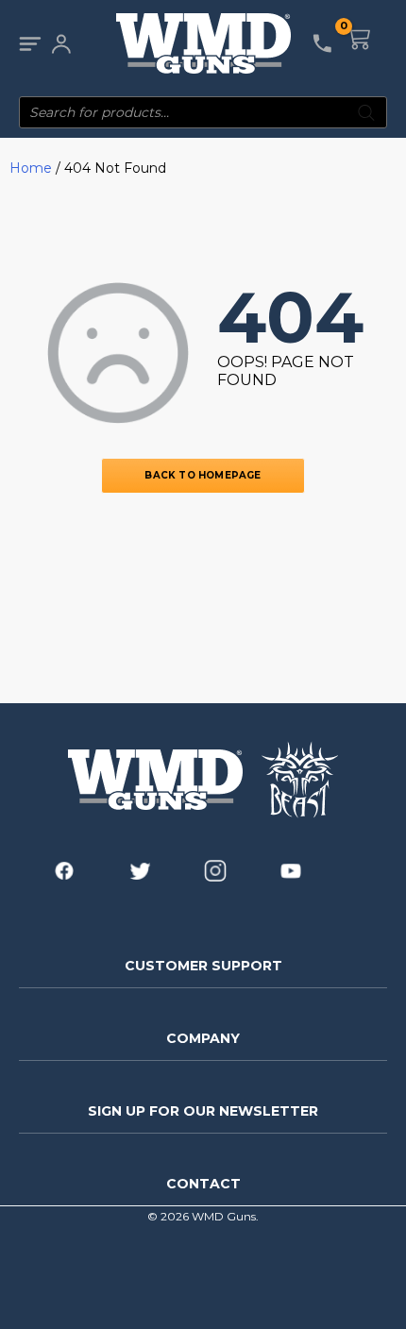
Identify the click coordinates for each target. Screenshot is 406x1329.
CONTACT (203, 1183)
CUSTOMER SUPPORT (203, 965)
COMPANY (203, 1038)
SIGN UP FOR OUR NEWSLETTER (203, 1110)
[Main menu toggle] (29, 44)
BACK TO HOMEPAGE (202, 475)
